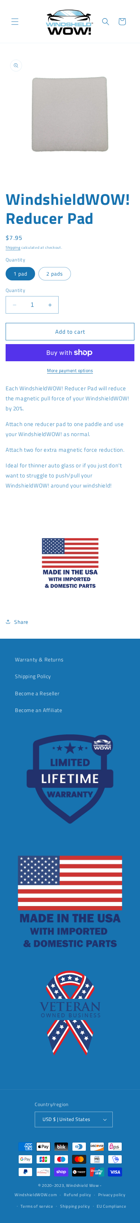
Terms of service (37, 1206)
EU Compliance (111, 1206)
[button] (15, 21)
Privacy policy (111, 1195)
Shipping (13, 247)
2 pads (54, 273)
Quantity (15, 290)
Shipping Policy (33, 676)
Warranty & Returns (39, 659)
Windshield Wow (82, 1185)
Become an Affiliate (38, 710)
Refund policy (77, 1195)
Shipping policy (75, 1206)
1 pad (20, 273)
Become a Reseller (37, 693)
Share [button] (21, 622)
